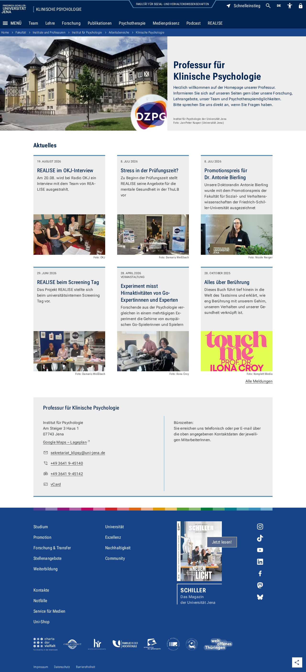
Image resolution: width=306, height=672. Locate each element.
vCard (56, 484)
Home (5, 32)
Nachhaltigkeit (118, 547)
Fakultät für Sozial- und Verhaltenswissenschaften (172, 4)
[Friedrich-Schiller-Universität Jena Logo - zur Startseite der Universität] (14, 9)
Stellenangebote (47, 558)
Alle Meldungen (259, 381)
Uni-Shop (41, 621)
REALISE (215, 23)
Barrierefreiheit (85, 667)
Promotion (42, 537)
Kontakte (41, 590)
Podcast (193, 23)
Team (33, 23)
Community (115, 558)
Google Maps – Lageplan (67, 442)
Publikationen (100, 23)
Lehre (50, 23)
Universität (114, 526)
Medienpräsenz (166, 23)
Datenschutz (62, 667)
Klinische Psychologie (59, 9)
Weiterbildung (45, 568)
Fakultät (21, 32)
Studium (40, 526)
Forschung (71, 23)
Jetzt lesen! (222, 541)
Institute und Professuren (49, 32)
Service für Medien (49, 611)
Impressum (40, 667)
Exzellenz (113, 537)
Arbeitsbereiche (119, 32)
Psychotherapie (132, 23)
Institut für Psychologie (87, 32)
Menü (16, 23)
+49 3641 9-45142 (67, 474)
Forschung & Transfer (52, 547)
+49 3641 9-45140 (67, 463)
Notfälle (40, 600)
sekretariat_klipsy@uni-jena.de (78, 452)
